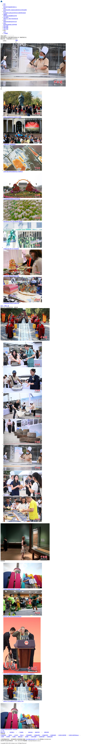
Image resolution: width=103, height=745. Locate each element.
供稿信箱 (30, 732)
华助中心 (14, 7)
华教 (4, 18)
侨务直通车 (24, 10)
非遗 (17, 18)
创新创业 (10, 21)
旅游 (4, 23)
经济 (4, 20)
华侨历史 (19, 10)
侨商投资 (5, 21)
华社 (4, 7)
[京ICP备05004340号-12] (31, 739)
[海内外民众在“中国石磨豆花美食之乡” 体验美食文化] (22, 366)
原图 (16, 40)
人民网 (2, 736)
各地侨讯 (5, 10)
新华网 (8, 736)
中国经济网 (49, 736)
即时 (4, 4)
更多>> (2, 305)
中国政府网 (37, 735)
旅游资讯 (5, 24)
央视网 (26, 736)
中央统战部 (3, 735)
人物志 (9, 18)
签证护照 (14, 15)
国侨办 (10, 735)
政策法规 (14, 10)
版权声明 (37, 732)
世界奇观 (14, 24)
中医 (12, 18)
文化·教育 (5, 17)
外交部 (16, 735)
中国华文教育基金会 (74, 735)
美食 (14, 18)
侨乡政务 (5, 12)
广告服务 (5, 33)
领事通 (5, 14)
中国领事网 (29, 735)
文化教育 (19, 12)
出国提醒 (10, 15)
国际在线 (20, 736)
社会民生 (10, 12)
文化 (7, 18)
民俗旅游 (23, 12)
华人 (4, 5)
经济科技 (14, 12)
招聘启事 (46, 732)
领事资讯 (5, 15)
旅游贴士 (10, 24)
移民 (11, 7)
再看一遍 (6, 305)
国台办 (22, 735)
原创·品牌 (5, 26)
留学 (7, 7)
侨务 (4, 8)
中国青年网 (41, 736)
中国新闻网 (53, 735)
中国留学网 (45, 735)
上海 (4, 31)
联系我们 (12, 732)
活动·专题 (5, 29)
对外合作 (14, 21)
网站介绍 (3, 732)
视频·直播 (5, 27)
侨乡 (4, 11)
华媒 (9, 7)
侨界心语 (10, 10)
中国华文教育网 (62, 735)
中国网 (14, 736)
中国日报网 (33, 736)
